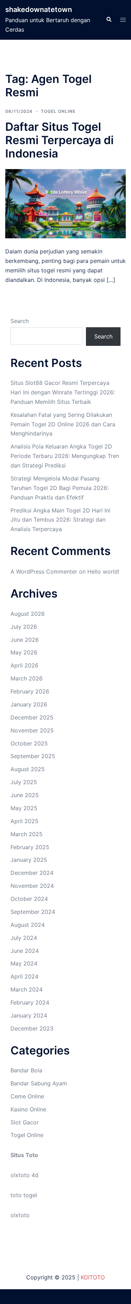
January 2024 (28, 1015)
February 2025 (29, 847)
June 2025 (24, 795)
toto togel (23, 1195)
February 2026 (29, 691)
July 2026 (23, 626)
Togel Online (58, 111)
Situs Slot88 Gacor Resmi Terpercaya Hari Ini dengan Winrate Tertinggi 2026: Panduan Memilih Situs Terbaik (62, 392)
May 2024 (23, 963)
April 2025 (24, 821)
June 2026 (24, 639)
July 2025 (23, 782)
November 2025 (32, 730)
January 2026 (28, 704)
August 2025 (27, 769)
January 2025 (28, 859)
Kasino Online (28, 1109)
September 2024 (32, 911)
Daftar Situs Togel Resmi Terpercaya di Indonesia (59, 140)
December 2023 (31, 1028)
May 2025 (23, 808)
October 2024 (29, 898)
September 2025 (32, 756)
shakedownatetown (38, 9)
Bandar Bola (26, 1070)
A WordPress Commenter (43, 571)
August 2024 (27, 924)
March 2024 (26, 989)
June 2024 (24, 950)
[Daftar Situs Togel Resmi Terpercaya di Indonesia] (65, 203)
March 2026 (26, 678)
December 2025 (31, 717)
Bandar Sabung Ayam (38, 1083)
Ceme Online (27, 1096)
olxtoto (20, 1215)
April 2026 (24, 665)
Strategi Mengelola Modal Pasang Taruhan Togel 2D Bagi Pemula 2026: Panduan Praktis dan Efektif (59, 488)
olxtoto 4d (24, 1175)
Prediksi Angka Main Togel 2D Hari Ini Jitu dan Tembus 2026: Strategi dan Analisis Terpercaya (60, 520)
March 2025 (26, 834)
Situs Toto (24, 1154)
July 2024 (23, 937)
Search (19, 320)
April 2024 (24, 976)
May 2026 (23, 652)
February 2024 (29, 1002)
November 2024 (32, 885)
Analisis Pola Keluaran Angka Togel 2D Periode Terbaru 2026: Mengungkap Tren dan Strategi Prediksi (64, 456)
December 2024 (31, 872)
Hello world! (103, 571)
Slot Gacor (24, 1122)
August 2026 (27, 613)
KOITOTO (93, 1277)
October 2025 (29, 743)
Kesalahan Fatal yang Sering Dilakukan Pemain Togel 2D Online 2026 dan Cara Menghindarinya (62, 424)
